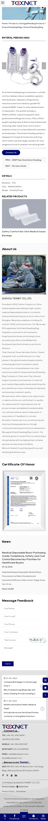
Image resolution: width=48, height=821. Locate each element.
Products (13, 23)
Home (5, 23)
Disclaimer (21, 791)
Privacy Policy (8, 791)
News (43, 818)
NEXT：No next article (15, 166)
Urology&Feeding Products (31, 23)
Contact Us (11, 152)
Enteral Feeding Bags (12, 27)
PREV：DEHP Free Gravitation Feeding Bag (25, 160)
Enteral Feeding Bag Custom (25, 432)
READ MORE (8, 589)
